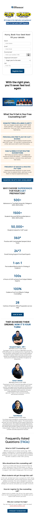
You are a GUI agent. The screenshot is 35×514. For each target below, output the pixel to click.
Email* (6, 46)
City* (5, 63)
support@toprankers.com (17, 505)
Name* (6, 41)
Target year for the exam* (10, 57)
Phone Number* (8, 52)
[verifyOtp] (28, 54)
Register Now (17, 71)
